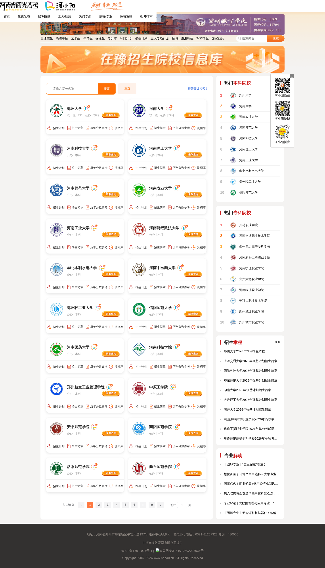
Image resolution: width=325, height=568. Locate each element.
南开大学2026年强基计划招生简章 (247, 409)
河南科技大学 (239, 138)
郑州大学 (235, 95)
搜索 (276, 38)
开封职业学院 (239, 225)
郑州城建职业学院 (242, 311)
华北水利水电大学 (242, 171)
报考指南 (146, 16)
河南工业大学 (239, 160)
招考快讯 (44, 16)
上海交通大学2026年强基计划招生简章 (250, 361)
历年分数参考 (98, 128)
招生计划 (59, 128)
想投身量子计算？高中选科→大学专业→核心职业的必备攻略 (252, 474)
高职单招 (62, 38)
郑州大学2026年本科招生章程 (244, 351)
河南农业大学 (239, 117)
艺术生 (75, 38)
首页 (7, 16)
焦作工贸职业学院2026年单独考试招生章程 (252, 428)
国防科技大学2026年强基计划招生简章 (250, 370)
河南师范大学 (239, 128)
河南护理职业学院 (242, 268)
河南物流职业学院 (242, 290)
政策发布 (24, 16)
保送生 (100, 38)
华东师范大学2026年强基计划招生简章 (250, 380)
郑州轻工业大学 (240, 182)
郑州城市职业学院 (242, 322)
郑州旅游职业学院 (242, 279)
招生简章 (77, 128)
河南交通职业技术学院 (245, 236)
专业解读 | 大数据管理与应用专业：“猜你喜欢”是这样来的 (252, 503)
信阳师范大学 (239, 192)
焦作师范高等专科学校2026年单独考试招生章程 (252, 438)
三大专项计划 (160, 38)
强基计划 (141, 38)
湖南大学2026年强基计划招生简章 (247, 390)
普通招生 (46, 38)
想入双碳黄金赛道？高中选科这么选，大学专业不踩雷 (252, 493)
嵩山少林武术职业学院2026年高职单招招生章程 (252, 419)
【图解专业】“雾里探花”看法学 (245, 464)
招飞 (175, 38)
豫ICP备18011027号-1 (136, 550)
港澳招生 (187, 38)
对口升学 (126, 38)
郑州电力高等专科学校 (245, 246)
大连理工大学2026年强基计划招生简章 (250, 399)
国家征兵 (218, 38)
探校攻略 (126, 16)
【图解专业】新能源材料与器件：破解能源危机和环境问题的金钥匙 (252, 513)
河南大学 (235, 106)
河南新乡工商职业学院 (245, 257)
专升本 (112, 38)
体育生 (88, 38)
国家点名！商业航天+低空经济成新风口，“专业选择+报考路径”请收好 (252, 483)
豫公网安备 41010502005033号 (181, 550)
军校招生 (202, 38)
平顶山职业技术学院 (243, 300)
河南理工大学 (239, 149)
